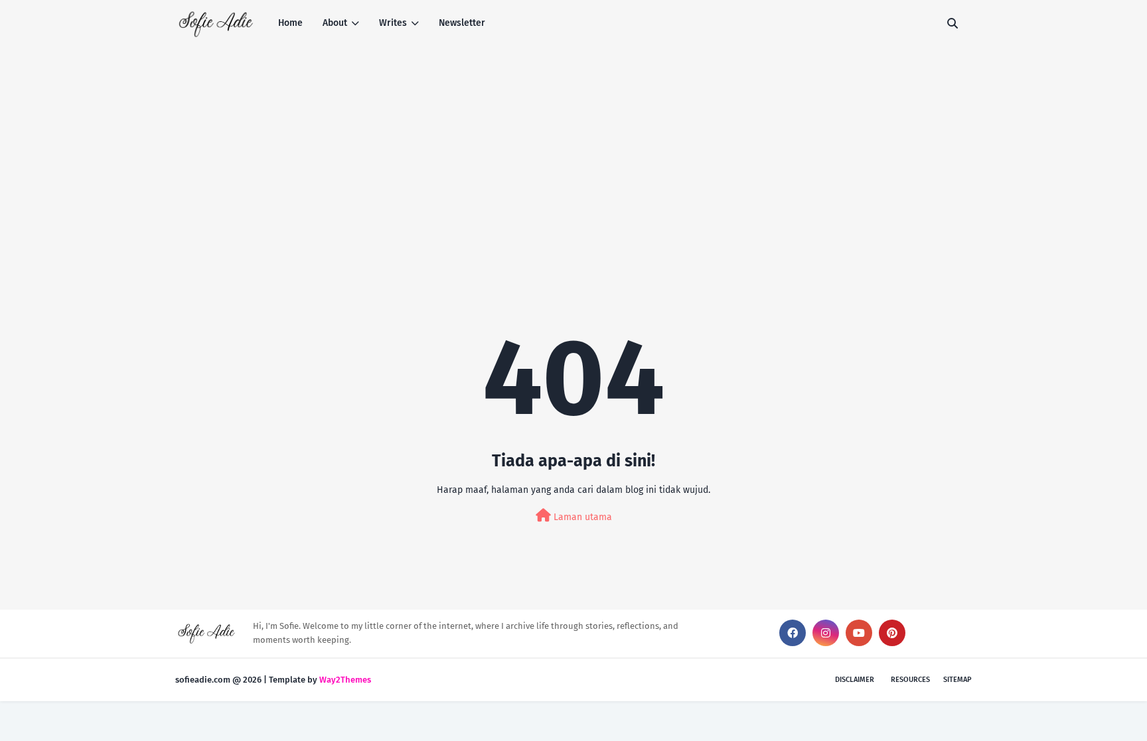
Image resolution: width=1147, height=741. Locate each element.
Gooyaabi (392, 680)
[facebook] (792, 633)
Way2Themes (345, 680)
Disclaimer (854, 679)
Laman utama (581, 517)
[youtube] (859, 633)
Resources (910, 679)
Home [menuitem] (290, 23)
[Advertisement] (573, 146)
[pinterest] (892, 633)
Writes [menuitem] (393, 23)
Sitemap (957, 679)
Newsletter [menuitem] (462, 23)
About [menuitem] (335, 23)
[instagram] (825, 633)
